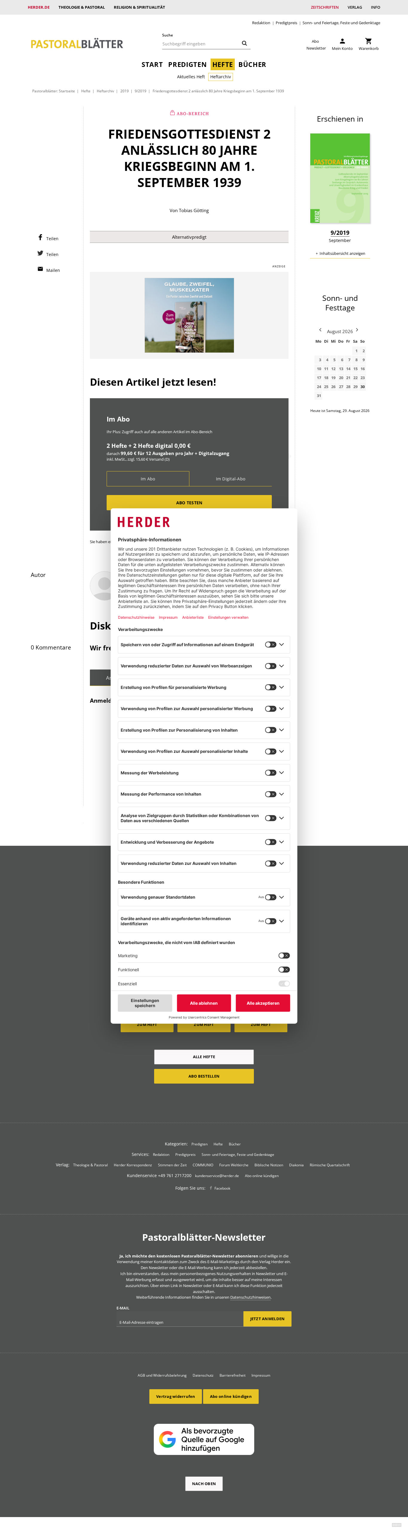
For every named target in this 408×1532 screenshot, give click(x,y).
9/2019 (140, 90)
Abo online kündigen (262, 1175)
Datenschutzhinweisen (250, 1297)
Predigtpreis (286, 22)
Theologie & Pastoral (82, 7)
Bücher (252, 64)
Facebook (222, 1188)
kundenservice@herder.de (217, 1175)
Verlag (355, 7)
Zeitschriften (325, 7)
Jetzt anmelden (267, 1318)
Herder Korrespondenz (133, 1165)
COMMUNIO (203, 1165)
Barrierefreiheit (233, 1375)
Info (375, 7)
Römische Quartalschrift (330, 1165)
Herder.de (39, 7)
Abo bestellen (204, 1076)
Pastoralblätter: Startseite (53, 90)
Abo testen (189, 502)
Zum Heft (147, 1024)
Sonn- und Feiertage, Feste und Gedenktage (341, 22)
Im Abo (148, 479)
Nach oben (204, 1483)
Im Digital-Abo (231, 479)
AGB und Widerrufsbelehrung (162, 1375)
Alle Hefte (204, 1056)
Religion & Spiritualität (139, 7)
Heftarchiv (220, 76)
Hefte (222, 64)
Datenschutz (203, 1375)
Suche (167, 35)
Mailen (53, 270)
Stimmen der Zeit (172, 1165)
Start (152, 64)
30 (363, 386)
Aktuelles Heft (191, 76)
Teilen (52, 238)
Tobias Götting (194, 210)
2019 (124, 90)
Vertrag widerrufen (175, 1396)
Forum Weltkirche (234, 1165)
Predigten (187, 64)
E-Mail (122, 1308)
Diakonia (296, 1165)
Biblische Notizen (268, 1165)
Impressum (260, 1375)
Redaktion (261, 22)
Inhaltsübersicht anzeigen (342, 253)
